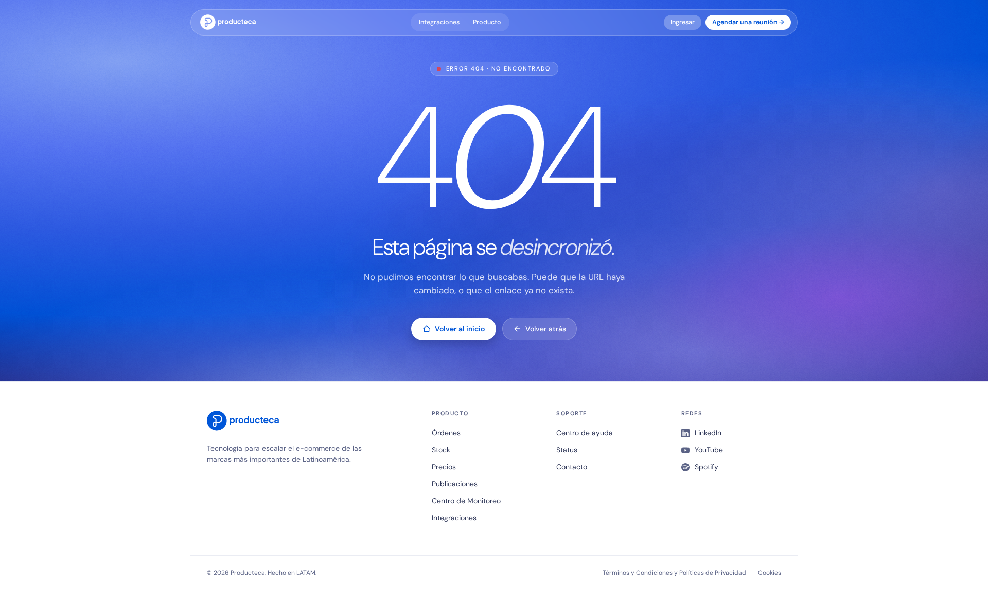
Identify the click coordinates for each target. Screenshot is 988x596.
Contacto (571, 466)
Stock (441, 449)
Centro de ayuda (584, 432)
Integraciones (439, 22)
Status (566, 449)
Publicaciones (455, 483)
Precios (444, 466)
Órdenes (446, 432)
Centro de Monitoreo (466, 500)
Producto (487, 22)
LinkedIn (708, 432)
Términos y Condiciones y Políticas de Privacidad (674, 573)
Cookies (769, 573)
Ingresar (683, 22)
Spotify (706, 466)
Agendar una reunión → (748, 22)
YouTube (709, 449)
